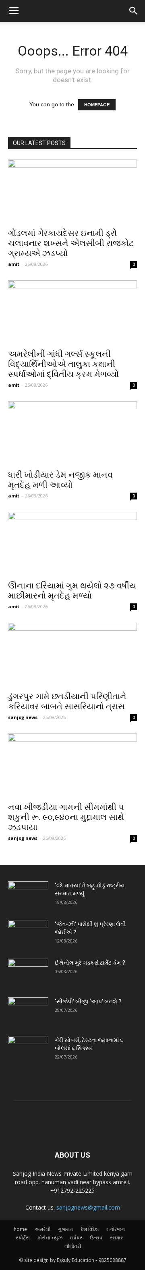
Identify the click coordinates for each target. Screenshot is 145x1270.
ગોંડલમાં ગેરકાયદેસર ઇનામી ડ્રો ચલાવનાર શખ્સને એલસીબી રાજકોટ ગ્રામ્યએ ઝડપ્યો (71, 243)
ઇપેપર (76, 1237)
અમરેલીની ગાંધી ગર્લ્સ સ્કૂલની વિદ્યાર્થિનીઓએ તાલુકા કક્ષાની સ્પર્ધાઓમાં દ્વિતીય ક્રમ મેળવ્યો (63, 364)
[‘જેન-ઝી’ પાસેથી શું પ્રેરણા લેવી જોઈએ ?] (28, 934)
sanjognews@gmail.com (88, 1207)
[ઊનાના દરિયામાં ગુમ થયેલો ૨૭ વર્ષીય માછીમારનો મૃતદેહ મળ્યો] (72, 544)
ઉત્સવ (96, 1237)
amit (13, 264)
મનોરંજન (115, 1229)
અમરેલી (42, 1229)
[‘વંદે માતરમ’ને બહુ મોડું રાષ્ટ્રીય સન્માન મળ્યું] (28, 895)
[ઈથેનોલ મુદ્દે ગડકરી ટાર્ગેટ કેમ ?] (28, 973)
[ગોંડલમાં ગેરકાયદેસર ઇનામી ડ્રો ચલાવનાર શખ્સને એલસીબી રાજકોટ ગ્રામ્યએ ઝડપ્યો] (72, 191)
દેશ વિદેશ (90, 1229)
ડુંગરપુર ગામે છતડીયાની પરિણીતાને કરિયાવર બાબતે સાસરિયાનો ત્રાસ (67, 701)
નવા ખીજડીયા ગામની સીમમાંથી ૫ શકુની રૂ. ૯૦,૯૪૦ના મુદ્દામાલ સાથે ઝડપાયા (66, 817)
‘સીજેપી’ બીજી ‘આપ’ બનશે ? (88, 1001)
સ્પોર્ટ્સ (23, 1237)
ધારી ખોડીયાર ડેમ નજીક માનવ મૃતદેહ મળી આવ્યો (60, 480)
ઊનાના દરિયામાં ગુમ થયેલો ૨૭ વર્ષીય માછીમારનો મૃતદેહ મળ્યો (72, 591)
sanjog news (22, 717)
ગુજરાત (65, 1229)
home (20, 1229)
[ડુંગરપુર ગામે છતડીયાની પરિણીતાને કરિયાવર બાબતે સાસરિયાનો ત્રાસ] (72, 654)
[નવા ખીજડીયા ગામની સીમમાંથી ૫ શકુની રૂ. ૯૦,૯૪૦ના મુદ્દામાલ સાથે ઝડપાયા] (72, 765)
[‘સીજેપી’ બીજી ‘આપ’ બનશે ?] (28, 1011)
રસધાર (116, 1237)
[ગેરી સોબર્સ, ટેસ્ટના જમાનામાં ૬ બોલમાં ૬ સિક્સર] (28, 1050)
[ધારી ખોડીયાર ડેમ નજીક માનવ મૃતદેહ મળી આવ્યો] (72, 433)
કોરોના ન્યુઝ (49, 1237)
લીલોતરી (72, 1246)
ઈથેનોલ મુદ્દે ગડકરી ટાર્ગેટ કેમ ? (90, 962)
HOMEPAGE (97, 104)
